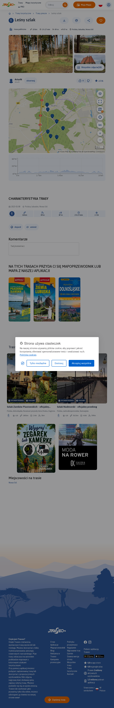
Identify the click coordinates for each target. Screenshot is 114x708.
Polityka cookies (28, 355)
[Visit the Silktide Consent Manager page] (22, 363)
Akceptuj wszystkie (81, 363)
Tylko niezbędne (38, 363)
